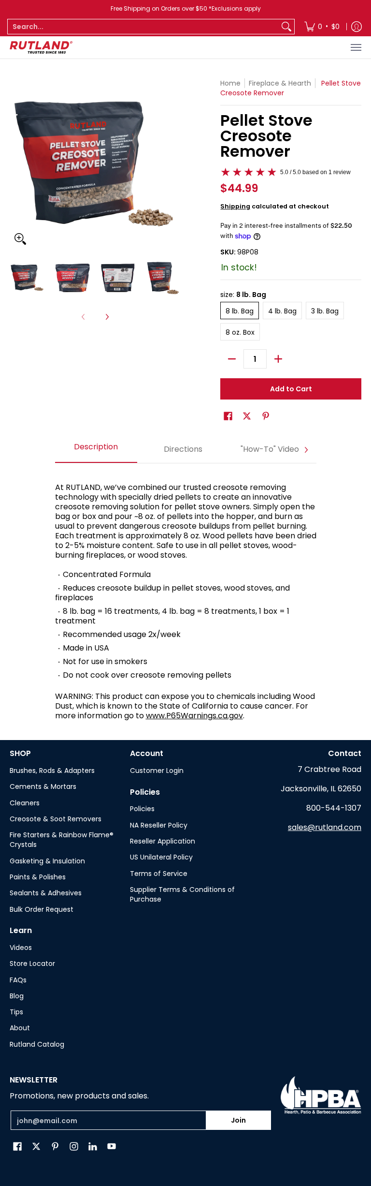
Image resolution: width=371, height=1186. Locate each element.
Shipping (235, 206)
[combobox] (143, 26)
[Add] (278, 359)
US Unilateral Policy (161, 857)
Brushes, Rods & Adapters (52, 770)
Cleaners (25, 803)
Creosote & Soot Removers (55, 819)
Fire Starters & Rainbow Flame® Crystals (62, 839)
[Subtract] (231, 359)
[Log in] (356, 26)
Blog (17, 996)
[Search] (286, 26)
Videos (21, 947)
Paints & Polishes (38, 877)
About (20, 1028)
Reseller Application (162, 841)
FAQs (18, 980)
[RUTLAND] (41, 47)
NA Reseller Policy (158, 825)
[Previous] (16, 164)
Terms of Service (158, 873)
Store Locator (32, 963)
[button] (228, 416)
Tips (16, 1012)
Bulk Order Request (41, 909)
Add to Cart (291, 389)
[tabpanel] (185, 596)
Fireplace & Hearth (280, 83)
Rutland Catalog (37, 1044)
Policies (142, 809)
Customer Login (157, 770)
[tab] (96, 450)
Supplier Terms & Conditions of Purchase (182, 894)
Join (238, 1120)
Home (230, 83)
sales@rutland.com (324, 827)
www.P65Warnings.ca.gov (194, 715)
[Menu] (355, 47)
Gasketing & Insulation (47, 861)
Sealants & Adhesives (46, 893)
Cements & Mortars (43, 786)
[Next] (174, 164)
